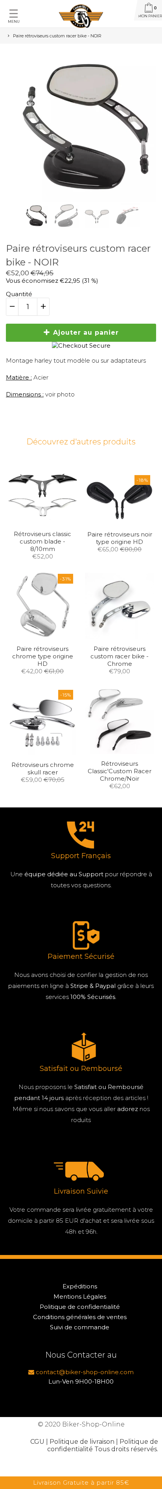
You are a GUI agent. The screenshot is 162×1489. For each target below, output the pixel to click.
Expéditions (80, 1286)
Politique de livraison (82, 1441)
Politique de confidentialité (80, 1306)
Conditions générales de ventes (80, 1317)
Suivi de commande (79, 1327)
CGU (37, 1441)
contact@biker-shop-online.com (84, 1372)
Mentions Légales (79, 1296)
